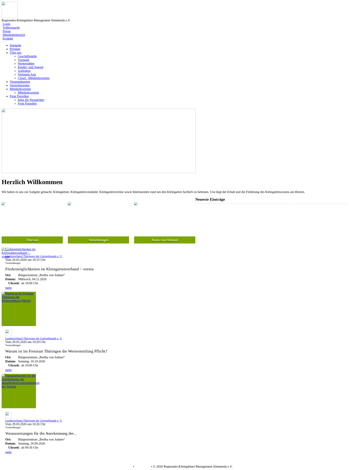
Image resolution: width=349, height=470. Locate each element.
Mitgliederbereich (14, 35)
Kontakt (8, 38)
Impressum (142, 466)
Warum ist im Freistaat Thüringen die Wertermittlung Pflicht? (56, 351)
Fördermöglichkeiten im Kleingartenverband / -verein (49, 269)
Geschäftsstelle (27, 56)
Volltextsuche (11, 27)
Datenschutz (124, 466)
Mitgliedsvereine (28, 92)
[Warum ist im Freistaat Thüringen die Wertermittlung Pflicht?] (19, 309)
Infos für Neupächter (31, 100)
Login (6, 24)
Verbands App (27, 74)
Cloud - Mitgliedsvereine (33, 78)
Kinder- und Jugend (30, 67)
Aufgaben (24, 70)
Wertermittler (26, 63)
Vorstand (23, 60)
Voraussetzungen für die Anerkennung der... (41, 433)
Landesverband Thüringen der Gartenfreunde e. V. (33, 256)
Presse (7, 31)
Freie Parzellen (27, 103)
